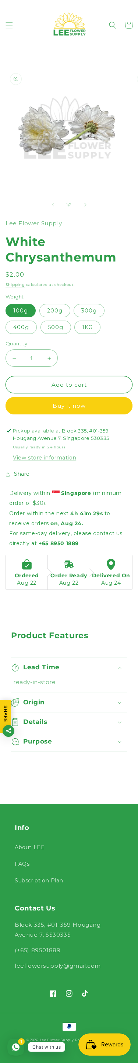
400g (21, 327)
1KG (87, 327)
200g (55, 310)
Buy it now (69, 405)
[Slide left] (53, 204)
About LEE (30, 847)
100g (20, 310)
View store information (44, 457)
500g (55, 327)
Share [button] (22, 474)
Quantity (16, 343)
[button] (9, 25)
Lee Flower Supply (57, 1040)
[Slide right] (85, 204)
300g (89, 310)
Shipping (15, 284)
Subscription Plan (39, 880)
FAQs (22, 864)
